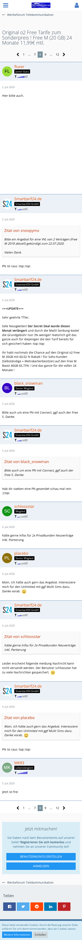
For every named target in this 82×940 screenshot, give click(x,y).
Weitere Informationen (17, 934)
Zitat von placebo (19, 717)
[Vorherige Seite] (18, 55)
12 (57, 54)
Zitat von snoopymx (21, 230)
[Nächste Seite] (64, 55)
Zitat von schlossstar (22, 636)
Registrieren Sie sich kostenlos (42, 842)
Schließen (40, 934)
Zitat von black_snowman (26, 461)
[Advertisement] (41, 145)
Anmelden (41, 866)
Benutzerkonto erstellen (41, 856)
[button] (5, 5)
